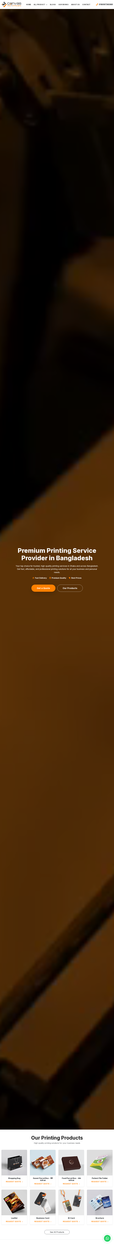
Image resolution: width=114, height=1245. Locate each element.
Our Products (70, 588)
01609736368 (106, 4)
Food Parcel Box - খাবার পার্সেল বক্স (71, 1179)
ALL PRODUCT (40, 4)
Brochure (100, 1218)
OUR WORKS (63, 4)
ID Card (71, 1218)
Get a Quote (43, 588)
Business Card (42, 1218)
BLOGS (53, 4)
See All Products (57, 1232)
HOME (28, 4)
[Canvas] (11, 4)
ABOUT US (75, 4)
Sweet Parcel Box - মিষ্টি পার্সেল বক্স (43, 1179)
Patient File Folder (100, 1178)
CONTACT (86, 4)
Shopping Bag (14, 1178)
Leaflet (14, 1218)
